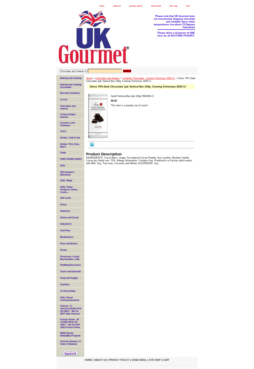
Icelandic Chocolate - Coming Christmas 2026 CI (149, 78)
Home (89, 78)
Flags (63, 152)
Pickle (63, 250)
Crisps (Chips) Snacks (67, 115)
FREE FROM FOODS (71, 159)
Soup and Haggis (69, 278)
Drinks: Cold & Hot (70, 137)
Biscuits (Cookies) (70, 93)
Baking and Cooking (70, 78)
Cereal (63, 99)
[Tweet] (92, 145)
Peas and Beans (69, 243)
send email (156, 6)
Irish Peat (65, 230)
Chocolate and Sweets (107, 78)
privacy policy (135, 6)
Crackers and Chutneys (67, 124)
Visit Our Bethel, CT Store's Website (70, 342)
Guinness (65, 211)
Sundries (65, 284)
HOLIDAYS (66, 224)
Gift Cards (65, 198)
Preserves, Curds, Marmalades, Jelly (70, 258)
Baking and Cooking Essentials (70, 86)
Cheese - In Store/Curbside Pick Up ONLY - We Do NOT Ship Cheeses (70, 310)
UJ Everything (67, 291)
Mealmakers (66, 237)
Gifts (62, 165)
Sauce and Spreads (70, 271)
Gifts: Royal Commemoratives (69, 298)
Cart (188, 6)
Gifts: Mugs (66, 180)
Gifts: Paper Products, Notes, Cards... (69, 190)
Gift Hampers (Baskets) (67, 173)
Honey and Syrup (69, 217)
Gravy (63, 204)
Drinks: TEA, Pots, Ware (70, 145)
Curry (63, 131)
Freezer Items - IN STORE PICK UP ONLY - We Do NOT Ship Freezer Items (70, 323)
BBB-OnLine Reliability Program (70, 334)
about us (117, 6)
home (102, 6)
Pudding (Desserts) (70, 265)
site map (173, 6)
